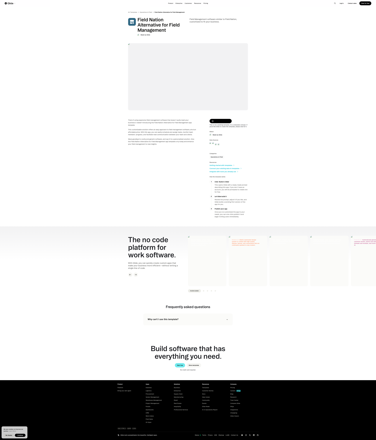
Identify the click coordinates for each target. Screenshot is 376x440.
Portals (148, 406)
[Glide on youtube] (242, 435)
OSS (215, 435)
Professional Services (181, 410)
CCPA (134, 428)
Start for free (365, 3)
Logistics (149, 391)
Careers (232, 391)
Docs (203, 394)
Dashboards (150, 410)
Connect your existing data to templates (224, 168)
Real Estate (177, 403)
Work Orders (150, 416)
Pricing (205, 3)
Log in (341, 3)
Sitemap (221, 435)
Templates (205, 387)
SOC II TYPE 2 (122, 428)
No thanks (9, 435)
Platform (120, 387)
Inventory (149, 387)
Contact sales (352, 3)
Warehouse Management (154, 400)
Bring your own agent (124, 391)
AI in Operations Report (209, 410)
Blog (231, 394)
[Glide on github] (257, 435)
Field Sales (149, 419)
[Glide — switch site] (10, 3)
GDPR (129, 428)
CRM (147, 413)
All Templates (132, 12)
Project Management (152, 403)
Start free (180, 365)
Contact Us (234, 435)
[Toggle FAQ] (227, 319)
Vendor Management (152, 397)
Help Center (206, 397)
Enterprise (179, 3)
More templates (194, 365)
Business (177, 387)
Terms (204, 435)
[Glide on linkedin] (254, 435)
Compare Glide (235, 403)
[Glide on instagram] (246, 435)
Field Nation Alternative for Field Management (170, 12)
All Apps (148, 422)
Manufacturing (178, 397)
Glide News (206, 406)
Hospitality (177, 406)
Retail (176, 400)
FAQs (232, 406)
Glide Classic (234, 416)
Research (233, 397)
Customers (188, 3)
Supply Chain (178, 394)
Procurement (150, 394)
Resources (197, 3)
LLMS (227, 435)
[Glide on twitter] (250, 435)
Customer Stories (207, 391)
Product (170, 3)
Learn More (12, 431)
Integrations (234, 410)
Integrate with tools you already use (223, 171)
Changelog (233, 413)
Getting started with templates (221, 165)
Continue (20, 435)
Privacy (210, 435)
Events (204, 403)
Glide (148, 35)
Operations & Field (146, 12)
